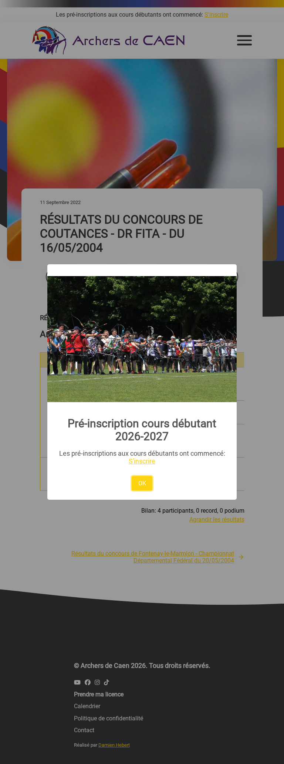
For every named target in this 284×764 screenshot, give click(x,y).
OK (142, 483)
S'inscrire (142, 461)
